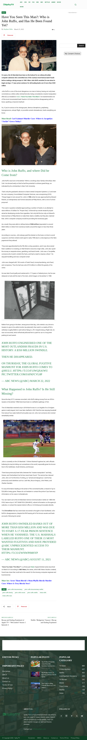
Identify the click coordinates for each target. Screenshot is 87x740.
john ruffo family (7, 592)
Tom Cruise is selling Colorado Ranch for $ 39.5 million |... (49, 685)
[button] (75, 4)
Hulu (3, 12)
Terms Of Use (7, 685)
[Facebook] (61, 716)
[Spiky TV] (8, 4)
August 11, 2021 (40, 559)
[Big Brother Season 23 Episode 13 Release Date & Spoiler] (35, 674)
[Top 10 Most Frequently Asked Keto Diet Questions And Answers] (35, 664)
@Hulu (7, 370)
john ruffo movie (20, 592)
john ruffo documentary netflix (34, 589)
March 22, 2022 (40, 380)
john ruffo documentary (15, 589)
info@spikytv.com (39, 729)
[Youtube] (82, 716)
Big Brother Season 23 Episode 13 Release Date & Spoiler (49, 675)
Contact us (6, 681)
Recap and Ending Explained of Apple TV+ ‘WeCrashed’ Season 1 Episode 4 (14, 622)
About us (5, 678)
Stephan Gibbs (8, 29)
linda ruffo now (7, 596)
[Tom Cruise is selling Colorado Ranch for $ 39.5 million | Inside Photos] (35, 685)
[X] (77, 716)
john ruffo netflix (32, 592)
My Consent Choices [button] (72, 53)
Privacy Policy (7, 688)
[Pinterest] (71, 716)
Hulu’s (19, 97)
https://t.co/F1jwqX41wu (30, 370)
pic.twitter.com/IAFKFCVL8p (22, 374)
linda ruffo (43, 592)
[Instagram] (66, 716)
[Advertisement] (72, 25)
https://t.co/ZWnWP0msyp (20, 552)
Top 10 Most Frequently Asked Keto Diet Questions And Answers (48, 664)
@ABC (6, 545)
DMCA (4, 675)
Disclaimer (6, 671)
